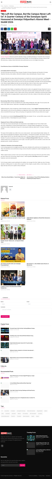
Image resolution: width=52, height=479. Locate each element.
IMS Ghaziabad (33, 413)
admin (11, 344)
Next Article (29, 174)
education (14, 413)
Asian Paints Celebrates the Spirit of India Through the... (13, 218)
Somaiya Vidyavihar (5, 56)
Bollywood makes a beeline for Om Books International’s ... (22, 350)
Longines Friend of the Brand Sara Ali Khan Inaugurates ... (11, 287)
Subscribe (22, 465)
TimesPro (13, 416)
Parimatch (8, 413)
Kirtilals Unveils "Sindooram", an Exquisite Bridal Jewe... (12, 241)
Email (28, 301)
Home (2, 6)
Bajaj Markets (39, 410)
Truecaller (19, 416)
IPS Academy (25, 413)
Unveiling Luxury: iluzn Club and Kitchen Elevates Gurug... (22, 335)
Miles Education (26, 416)
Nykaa (37, 416)
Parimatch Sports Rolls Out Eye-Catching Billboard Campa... (22, 328)
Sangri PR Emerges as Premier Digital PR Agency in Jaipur (22, 375)
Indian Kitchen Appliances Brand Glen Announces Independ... (38, 218)
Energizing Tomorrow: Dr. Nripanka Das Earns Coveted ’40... (22, 397)
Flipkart (19, 413)
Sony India (7, 410)
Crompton (13, 410)
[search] (50, 2)
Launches (40, 413)
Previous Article (21, 174)
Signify (32, 416)
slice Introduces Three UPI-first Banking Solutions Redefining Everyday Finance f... (38, 178)
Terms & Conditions (33, 475)
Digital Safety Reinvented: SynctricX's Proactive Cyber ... (22, 343)
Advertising (11, 6)
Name (2, 301)
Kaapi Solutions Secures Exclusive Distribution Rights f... (22, 357)
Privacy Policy (42, 475)
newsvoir (11, 186)
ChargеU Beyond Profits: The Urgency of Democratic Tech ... (43, 443)
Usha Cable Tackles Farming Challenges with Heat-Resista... (22, 390)
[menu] (1, 2)
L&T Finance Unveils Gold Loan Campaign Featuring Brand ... (11, 264)
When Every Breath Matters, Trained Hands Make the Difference (13, 178)
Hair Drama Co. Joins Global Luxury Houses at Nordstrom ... (38, 264)
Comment (3, 307)
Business (6, 6)
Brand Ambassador (5, 416)
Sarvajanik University (21, 410)
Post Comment (5, 316)
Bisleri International (31, 410)
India (2, 413)
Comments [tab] (5, 297)
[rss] (2, 445)
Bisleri (46, 410)
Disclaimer (48, 475)
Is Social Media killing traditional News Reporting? (20, 383)
